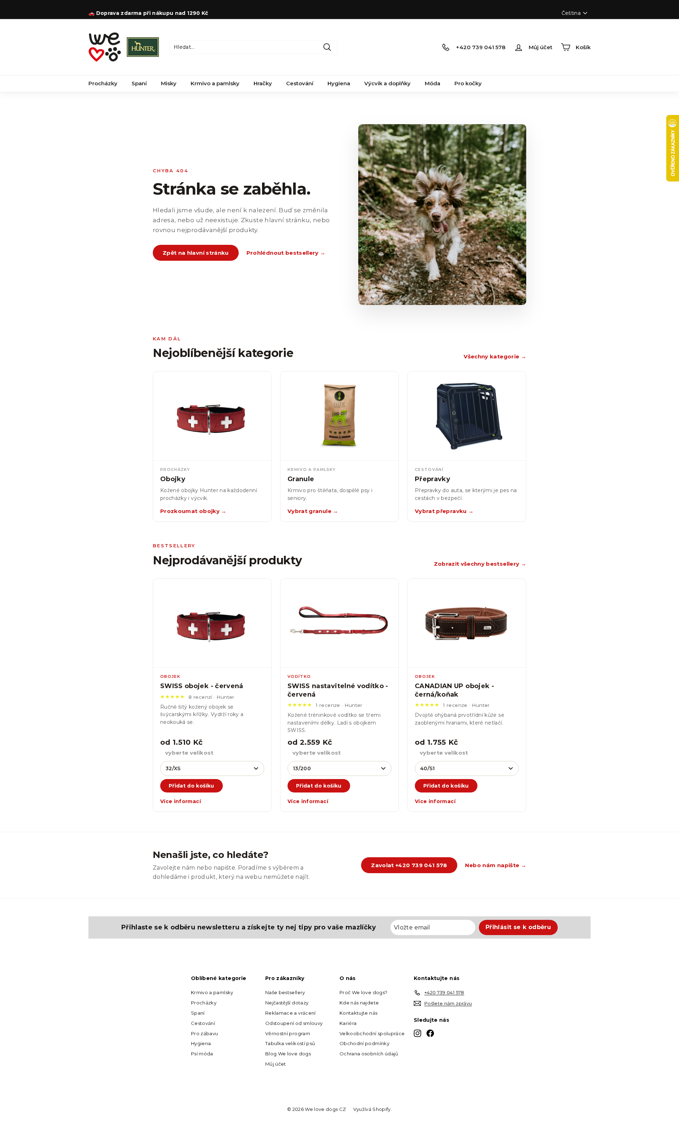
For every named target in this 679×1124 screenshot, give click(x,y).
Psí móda (202, 1053)
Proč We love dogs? (363, 992)
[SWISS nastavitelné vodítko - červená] (339, 623)
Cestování (299, 83)
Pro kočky (468, 83)
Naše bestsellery (285, 992)
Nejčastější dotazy (286, 1002)
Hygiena (338, 83)
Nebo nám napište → (495, 865)
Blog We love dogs (288, 1053)
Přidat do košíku (191, 786)
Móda (432, 83)
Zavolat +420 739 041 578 (409, 865)
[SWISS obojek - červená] (212, 623)
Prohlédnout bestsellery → (286, 252)
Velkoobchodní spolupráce (372, 1033)
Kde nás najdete (359, 1002)
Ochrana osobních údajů (369, 1053)
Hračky (263, 83)
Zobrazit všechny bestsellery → (480, 563)
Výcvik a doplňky (387, 83)
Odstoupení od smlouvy (294, 1023)
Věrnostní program (287, 1033)
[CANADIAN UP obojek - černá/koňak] (467, 623)
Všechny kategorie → (495, 356)
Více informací (180, 801)
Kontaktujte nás (358, 1013)
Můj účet (275, 1064)
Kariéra (348, 1023)
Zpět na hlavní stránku (196, 252)
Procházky (102, 83)
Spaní (139, 83)
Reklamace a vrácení (290, 1013)
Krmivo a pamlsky (215, 83)
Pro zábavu (204, 1033)
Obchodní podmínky (364, 1043)
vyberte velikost (189, 752)
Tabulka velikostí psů (290, 1043)
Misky (168, 83)
